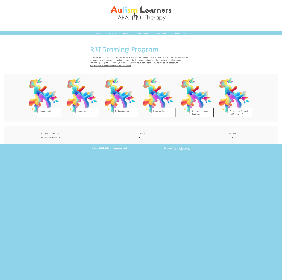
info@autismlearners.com (181, 148)
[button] (141, 137)
